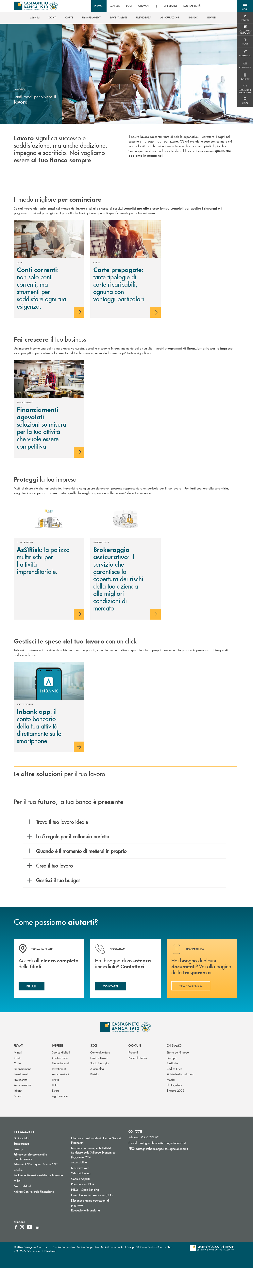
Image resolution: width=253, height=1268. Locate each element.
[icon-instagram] (22, 1227)
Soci (93, 1045)
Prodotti (133, 1052)
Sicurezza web (80, 1168)
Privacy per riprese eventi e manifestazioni (30, 1156)
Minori (18, 1052)
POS (54, 1085)
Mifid (17, 1180)
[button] (245, 6)
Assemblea (97, 1069)
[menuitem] (35, 17)
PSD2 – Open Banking (97, 1189)
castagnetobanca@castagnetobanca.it (162, 1143)
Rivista (94, 1074)
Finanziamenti (22, 1069)
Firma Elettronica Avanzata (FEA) (91, 1195)
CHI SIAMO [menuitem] (170, 6)
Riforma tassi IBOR (97, 1184)
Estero (55, 1090)
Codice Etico (174, 1069)
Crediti (36, 1251)
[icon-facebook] (16, 1227)
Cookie (18, 1170)
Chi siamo (174, 1045)
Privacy (18, 1149)
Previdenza (20, 1079)
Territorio (172, 1063)
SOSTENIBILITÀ (191, 6)
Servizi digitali (61, 1052)
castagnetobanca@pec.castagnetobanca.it (162, 1148)
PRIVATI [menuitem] (98, 6)
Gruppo (171, 1058)
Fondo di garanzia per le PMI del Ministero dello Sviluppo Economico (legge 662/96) (95, 1152)
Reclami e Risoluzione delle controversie (38, 1175)
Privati (18, 1045)
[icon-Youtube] (30, 1227)
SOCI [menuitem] (129, 6)
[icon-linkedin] (38, 1227)
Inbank (18, 1090)
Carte (17, 1063)
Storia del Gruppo (178, 1052)
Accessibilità (79, 1162)
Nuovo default (22, 1186)
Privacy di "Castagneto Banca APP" (36, 1164)
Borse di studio (137, 1058)
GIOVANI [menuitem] (143, 6)
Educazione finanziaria (85, 1210)
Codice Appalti (80, 1178)
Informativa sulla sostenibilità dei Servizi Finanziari (96, 1140)
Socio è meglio (99, 1063)
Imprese (57, 1045)
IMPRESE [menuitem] (115, 6)
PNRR (55, 1079)
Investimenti (21, 1074)
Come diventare (100, 1052)
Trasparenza (21, 1143)
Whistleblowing (80, 1173)
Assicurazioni (22, 1085)
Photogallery (174, 1085)
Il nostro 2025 (175, 1090)
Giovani (134, 1045)
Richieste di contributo (180, 1074)
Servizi (18, 1096)
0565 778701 (150, 1137)
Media (171, 1079)
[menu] (147, 6)
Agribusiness (60, 1096)
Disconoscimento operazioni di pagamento (90, 1202)
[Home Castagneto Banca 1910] (36, 6)
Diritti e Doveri (99, 1058)
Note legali (50, 1251)
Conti (17, 1058)
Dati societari (22, 1138)
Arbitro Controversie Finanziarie (39, 1191)
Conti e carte (60, 1058)
